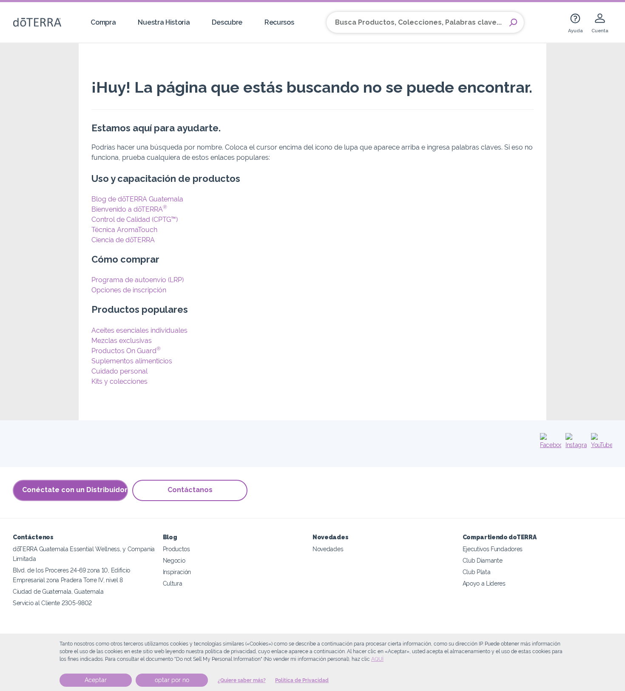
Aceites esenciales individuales (139, 330)
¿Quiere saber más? (242, 680)
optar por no (172, 680)
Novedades (327, 548)
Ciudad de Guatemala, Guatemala (58, 591)
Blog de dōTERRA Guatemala (137, 199)
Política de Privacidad (302, 680)
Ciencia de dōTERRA (123, 240)
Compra (103, 22)
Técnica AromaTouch (124, 230)
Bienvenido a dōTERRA (129, 209)
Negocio (174, 560)
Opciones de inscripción (128, 290)
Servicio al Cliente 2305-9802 (52, 602)
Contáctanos (190, 490)
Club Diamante (483, 560)
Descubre (227, 22)
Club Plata (477, 571)
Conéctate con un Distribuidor (75, 490)
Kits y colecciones (119, 381)
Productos (176, 548)
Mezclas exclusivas (121, 341)
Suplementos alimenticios (131, 361)
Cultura (172, 583)
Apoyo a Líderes (484, 583)
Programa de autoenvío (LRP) (137, 280)
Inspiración (177, 571)
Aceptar (96, 680)
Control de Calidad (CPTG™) (134, 219)
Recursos (279, 22)
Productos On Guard (126, 351)
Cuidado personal (119, 371)
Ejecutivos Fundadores (493, 548)
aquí (377, 659)
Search (513, 22)
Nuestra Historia (164, 22)
